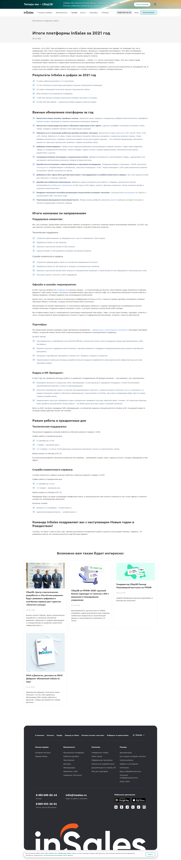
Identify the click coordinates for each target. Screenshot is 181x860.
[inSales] (29, 12)
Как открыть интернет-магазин (133, 756)
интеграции (41, 167)
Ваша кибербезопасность (130, 771)
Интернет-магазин (43, 753)
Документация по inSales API (104, 768)
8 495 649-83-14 (46, 795)
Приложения (68, 760)
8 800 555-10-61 (124, 12)
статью (126, 390)
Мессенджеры (69, 768)
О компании (39, 735)
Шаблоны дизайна (71, 756)
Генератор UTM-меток (72, 775)
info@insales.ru (76, 795)
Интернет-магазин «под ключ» (92, 735)
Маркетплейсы (41, 756)
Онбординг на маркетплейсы (118, 735)
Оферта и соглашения (129, 764)
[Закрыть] (155, 4)
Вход (136, 13)
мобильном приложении (62, 185)
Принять (150, 854)
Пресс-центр (97, 756)
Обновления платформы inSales (45, 21)
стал (95, 60)
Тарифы (74, 13)
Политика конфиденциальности (129, 776)
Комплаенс (124, 768)
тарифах (46, 121)
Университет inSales (100, 753)
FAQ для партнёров (100, 771)
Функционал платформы (73, 753)
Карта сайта (125, 781)
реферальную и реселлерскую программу (110, 330)
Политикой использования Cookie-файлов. (58, 855)
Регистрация (148, 12)
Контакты (50, 735)
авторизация (129, 192)
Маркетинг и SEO (70, 771)
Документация (126, 753)
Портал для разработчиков (103, 764)
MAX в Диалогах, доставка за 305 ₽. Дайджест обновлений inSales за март (44, 678)
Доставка (67, 764)
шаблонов (120, 133)
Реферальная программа (102, 760)
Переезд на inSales (72, 735)
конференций (62, 290)
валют (113, 200)
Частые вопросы (126, 760)
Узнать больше (142, 4)
